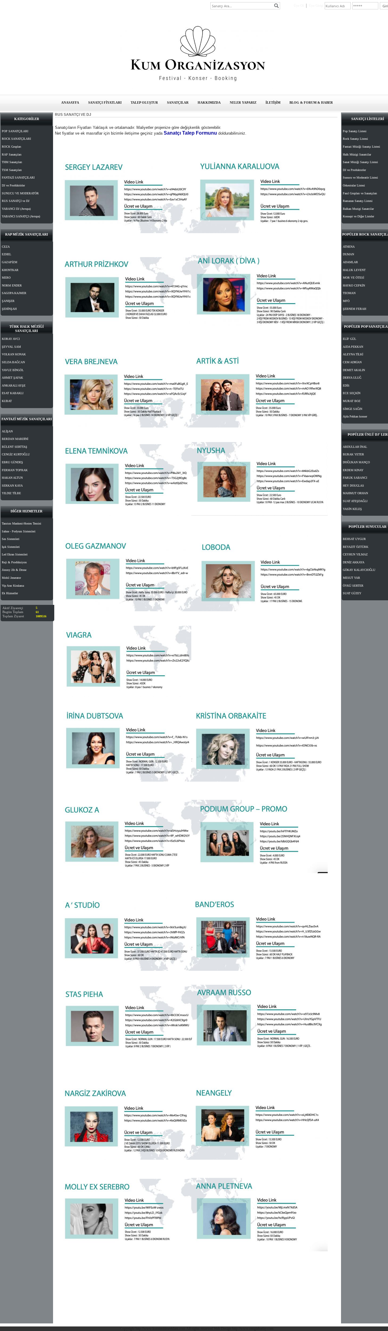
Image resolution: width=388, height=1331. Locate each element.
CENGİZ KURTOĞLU (16, 454)
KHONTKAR (10, 270)
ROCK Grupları (11, 146)
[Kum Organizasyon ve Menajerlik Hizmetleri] (197, 88)
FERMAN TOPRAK (15, 470)
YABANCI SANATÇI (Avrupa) (21, 216)
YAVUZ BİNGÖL (13, 370)
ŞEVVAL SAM (11, 346)
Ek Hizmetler (10, 593)
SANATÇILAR (178, 102)
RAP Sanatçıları (12, 154)
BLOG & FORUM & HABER (311, 102)
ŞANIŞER (8, 301)
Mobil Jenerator (11, 577)
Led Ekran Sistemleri (15, 554)
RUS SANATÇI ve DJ (15, 201)
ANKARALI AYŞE (13, 385)
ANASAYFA (70, 102)
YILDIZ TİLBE (11, 493)
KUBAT (7, 401)
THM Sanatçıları (12, 162)
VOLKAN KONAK (14, 354)
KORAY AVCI (11, 338)
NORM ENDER (12, 285)
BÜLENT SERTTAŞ (14, 446)
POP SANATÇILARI (15, 131)
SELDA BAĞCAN (13, 362)
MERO (6, 277)
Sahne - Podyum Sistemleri (18, 531)
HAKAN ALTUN (12, 477)
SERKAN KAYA (12, 485)
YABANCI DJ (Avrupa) (16, 208)
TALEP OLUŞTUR (144, 102)
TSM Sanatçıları (12, 170)
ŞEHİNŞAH (9, 308)
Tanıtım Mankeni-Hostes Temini (21, 523)
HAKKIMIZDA (209, 102)
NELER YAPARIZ (243, 102)
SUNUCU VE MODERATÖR (20, 193)
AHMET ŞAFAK (12, 377)
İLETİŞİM (273, 102)
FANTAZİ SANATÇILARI (18, 177)
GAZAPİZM (9, 262)
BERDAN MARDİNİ (15, 439)
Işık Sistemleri (11, 546)
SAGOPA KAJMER (14, 293)
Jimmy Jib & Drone (14, 570)
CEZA (6, 246)
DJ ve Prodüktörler (13, 185)
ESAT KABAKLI (12, 393)
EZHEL (6, 254)
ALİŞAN (7, 431)
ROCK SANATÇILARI (16, 138)
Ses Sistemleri (10, 539)
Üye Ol (299, 5)
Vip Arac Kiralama (13, 585)
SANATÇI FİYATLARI (105, 102)
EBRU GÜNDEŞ (12, 462)
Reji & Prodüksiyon (14, 562)
